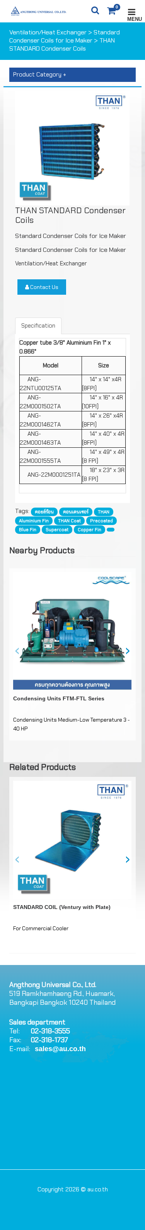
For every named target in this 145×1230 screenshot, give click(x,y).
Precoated (101, 521)
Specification (38, 326)
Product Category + (39, 74)
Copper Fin (89, 530)
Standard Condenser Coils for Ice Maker (64, 36)
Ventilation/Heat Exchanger (48, 32)
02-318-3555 (50, 1031)
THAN (103, 512)
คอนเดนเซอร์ (76, 512)
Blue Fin (27, 530)
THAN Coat (69, 521)
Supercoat (57, 530)
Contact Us (43, 287)
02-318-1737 (49, 1040)
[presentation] (17, 650)
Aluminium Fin (34, 521)
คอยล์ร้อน (44, 512)
